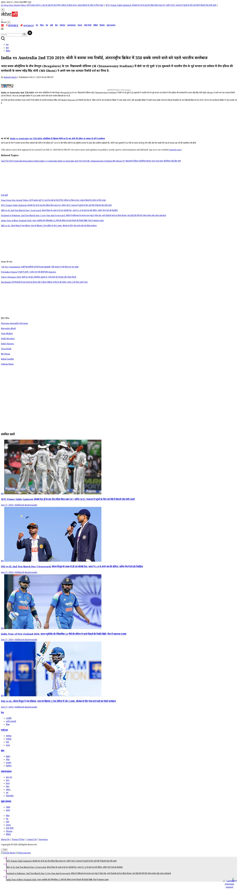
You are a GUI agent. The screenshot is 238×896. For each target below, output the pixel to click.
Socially (28, 26)
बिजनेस (102, 25)
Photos (9, 831)
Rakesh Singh (10, 77)
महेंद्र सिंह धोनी (176, 161)
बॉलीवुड (8, 736)
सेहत (7, 787)
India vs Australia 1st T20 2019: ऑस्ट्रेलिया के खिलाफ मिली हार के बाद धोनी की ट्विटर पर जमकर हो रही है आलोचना (57, 139)
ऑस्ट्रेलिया (143, 161)
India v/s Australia (48, 161)
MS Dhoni (117, 161)
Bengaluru (28, 161)
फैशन (8, 783)
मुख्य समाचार (111, 25)
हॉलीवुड (8, 739)
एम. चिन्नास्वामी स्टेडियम (130, 161)
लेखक (8, 807)
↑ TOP (4, 850)
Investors (43, 839)
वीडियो (95, 25)
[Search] (2, 19)
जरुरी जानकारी (11, 721)
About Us (5, 839)
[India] (2, 29)
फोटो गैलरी (87, 25)
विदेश (42, 25)
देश (37, 25)
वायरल (80, 25)
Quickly (13, 26)
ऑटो (51, 25)
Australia (18, 161)
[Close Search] (30, 33)
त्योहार (8, 790)
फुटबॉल (8, 763)
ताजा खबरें (4, 195)
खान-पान (9, 777)
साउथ (8, 745)
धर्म (7, 793)
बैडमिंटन (9, 766)
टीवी (7, 742)
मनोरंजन (62, 25)
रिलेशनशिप (10, 796)
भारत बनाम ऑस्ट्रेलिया (163, 161)
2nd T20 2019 (7, 161)
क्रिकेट (8, 756)
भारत (153, 161)
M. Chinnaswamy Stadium (100, 161)
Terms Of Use (18, 839)
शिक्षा (8, 724)
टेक (47, 25)
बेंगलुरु (149, 161)
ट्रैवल (7, 780)
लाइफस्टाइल (71, 25)
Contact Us (32, 839)
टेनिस (8, 760)
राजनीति (8, 718)
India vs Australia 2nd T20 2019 (72, 161)
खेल (56, 25)
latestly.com (175, 150)
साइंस (8, 810)
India (36, 161)
